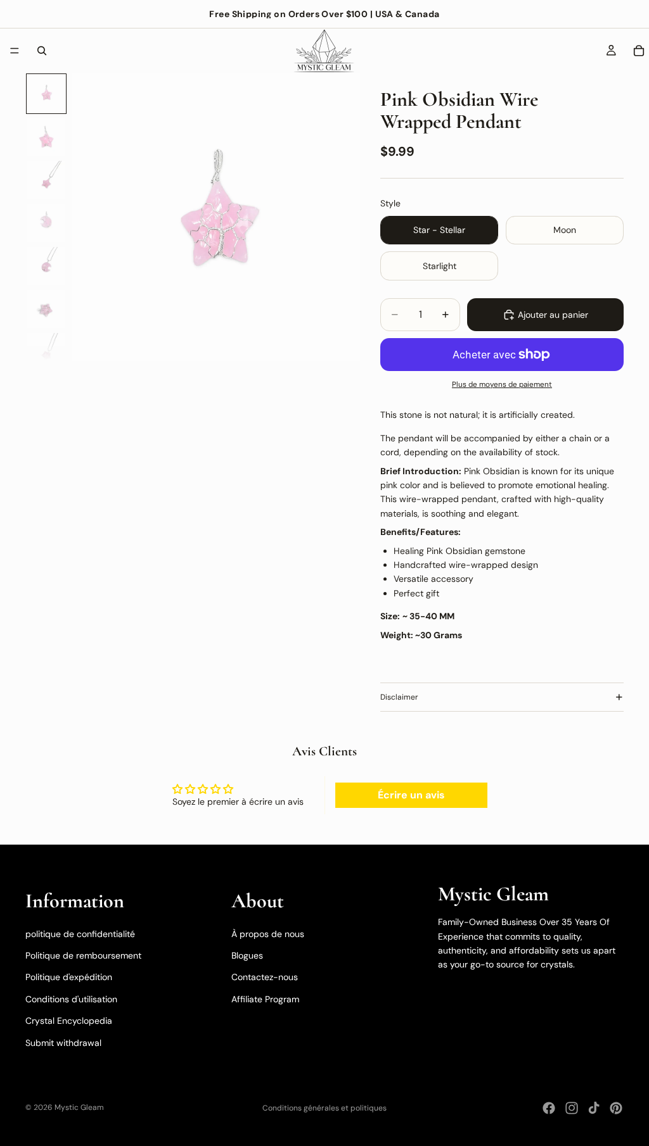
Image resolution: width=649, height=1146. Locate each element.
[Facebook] (548, 1108)
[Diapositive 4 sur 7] (46, 223)
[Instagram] (571, 1108)
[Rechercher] (42, 51)
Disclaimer (399, 697)
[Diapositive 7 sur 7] (46, 352)
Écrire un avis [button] (411, 795)
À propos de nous (267, 934)
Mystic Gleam (79, 1107)
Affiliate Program (265, 999)
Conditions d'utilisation (71, 999)
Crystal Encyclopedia (68, 1020)
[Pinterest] (616, 1108)
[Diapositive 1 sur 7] (46, 94)
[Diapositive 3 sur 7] (46, 180)
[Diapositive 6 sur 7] (46, 309)
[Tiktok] (593, 1108)
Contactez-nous (264, 977)
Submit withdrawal (63, 1042)
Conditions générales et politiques (324, 1108)
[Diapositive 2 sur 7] (46, 137)
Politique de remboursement (83, 955)
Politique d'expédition (68, 977)
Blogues (247, 955)
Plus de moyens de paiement (502, 384)
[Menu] (14, 50)
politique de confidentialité (80, 934)
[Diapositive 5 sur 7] (46, 266)
